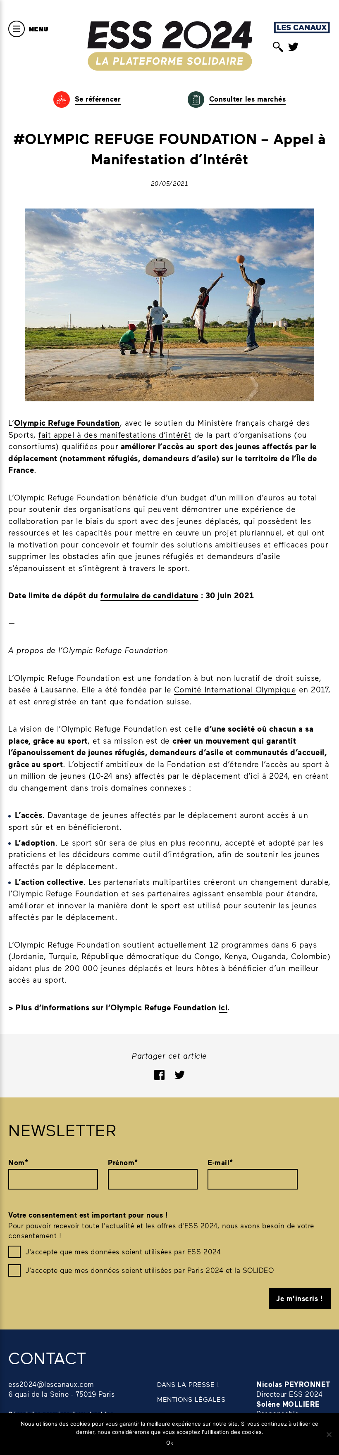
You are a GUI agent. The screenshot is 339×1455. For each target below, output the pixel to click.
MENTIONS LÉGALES (191, 1399)
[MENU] (16, 29)
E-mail (220, 1162)
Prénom (123, 1162)
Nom (18, 1162)
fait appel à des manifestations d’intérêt (114, 434)
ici (223, 1007)
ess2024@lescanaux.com (51, 1384)
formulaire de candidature (149, 595)
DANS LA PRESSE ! (188, 1384)
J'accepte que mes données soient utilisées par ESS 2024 (123, 1251)
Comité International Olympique (235, 689)
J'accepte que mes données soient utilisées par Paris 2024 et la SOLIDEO (150, 1270)
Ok (169, 1442)
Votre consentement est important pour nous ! (88, 1215)
